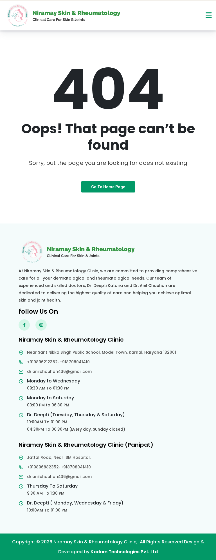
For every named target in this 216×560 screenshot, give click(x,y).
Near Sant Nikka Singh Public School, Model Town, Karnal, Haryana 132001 (101, 352)
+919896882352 (43, 467)
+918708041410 (75, 362)
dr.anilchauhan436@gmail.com (59, 371)
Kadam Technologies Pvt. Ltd (124, 551)
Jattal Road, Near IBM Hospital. (59, 457)
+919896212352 (42, 362)
